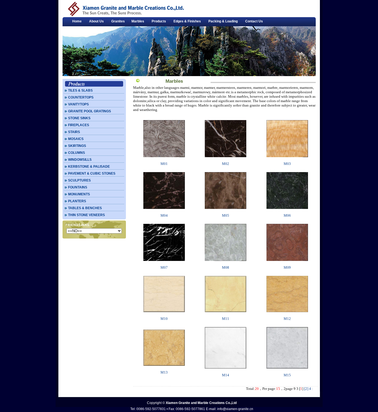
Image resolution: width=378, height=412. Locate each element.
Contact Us (254, 21)
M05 (225, 215)
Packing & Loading (223, 21)
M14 (225, 375)
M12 (287, 319)
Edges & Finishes (187, 21)
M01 (164, 164)
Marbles (137, 21)
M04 (164, 215)
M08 (225, 267)
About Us (96, 21)
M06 (287, 215)
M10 (164, 319)
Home (77, 21)
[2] (306, 389)
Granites (118, 21)
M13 (164, 372)
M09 (287, 267)
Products (159, 21)
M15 (287, 375)
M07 (164, 267)
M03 (287, 164)
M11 (225, 319)
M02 (225, 164)
